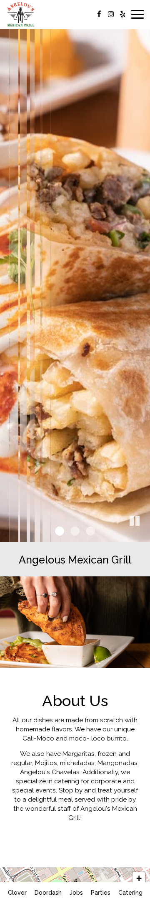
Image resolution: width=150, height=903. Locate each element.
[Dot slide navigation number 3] (90, 531)
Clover (16, 892)
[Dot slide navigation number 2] (75, 531)
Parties (100, 892)
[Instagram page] (111, 14)
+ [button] (139, 878)
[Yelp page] (122, 14)
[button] (144, 535)
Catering (130, 892)
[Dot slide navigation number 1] (59, 531)
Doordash (47, 892)
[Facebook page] (99, 14)
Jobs (76, 892)
